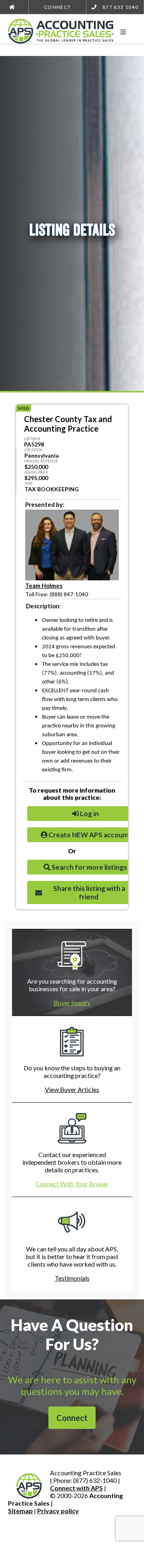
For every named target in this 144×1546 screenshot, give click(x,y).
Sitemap (20, 1510)
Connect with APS (76, 1488)
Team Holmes (43, 585)
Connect (57, 7)
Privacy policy (58, 1510)
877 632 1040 (119, 7)
